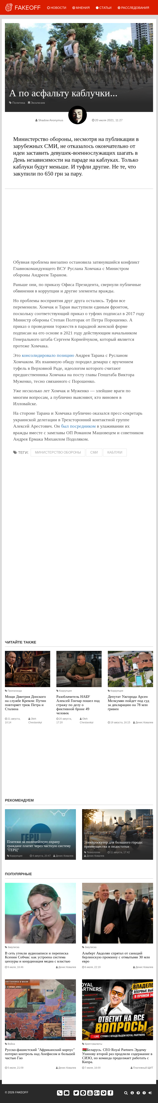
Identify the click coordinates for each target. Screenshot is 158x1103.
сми (94, 452)
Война (11, 1043)
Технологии (93, 852)
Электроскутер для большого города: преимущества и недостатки (113, 844)
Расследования (134, 7)
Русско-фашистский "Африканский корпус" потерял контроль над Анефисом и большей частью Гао (40, 1054)
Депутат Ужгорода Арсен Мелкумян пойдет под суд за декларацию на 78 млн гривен (128, 703)
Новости (58, 7)
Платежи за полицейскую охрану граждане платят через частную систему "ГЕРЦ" (39, 846)
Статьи (105, 7)
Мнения (82, 7)
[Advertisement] (79, 224)
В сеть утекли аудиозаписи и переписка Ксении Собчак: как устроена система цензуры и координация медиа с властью (37, 957)
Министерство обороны (58, 452)
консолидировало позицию (48, 355)
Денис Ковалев (144, 722)
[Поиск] (126, 1093)
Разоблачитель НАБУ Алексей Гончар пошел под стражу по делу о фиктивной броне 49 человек (78, 705)
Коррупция (65, 690)
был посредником (78, 426)
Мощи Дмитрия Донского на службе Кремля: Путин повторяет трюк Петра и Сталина (25, 703)
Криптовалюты (93, 1043)
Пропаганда (15, 690)
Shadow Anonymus (50, 120)
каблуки (114, 452)
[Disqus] (79, 581)
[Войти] (150, 1093)
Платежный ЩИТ (143, 1067)
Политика (18, 102)
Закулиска (13, 947)
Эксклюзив (38, 102)
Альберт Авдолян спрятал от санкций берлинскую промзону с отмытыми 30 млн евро (116, 957)
